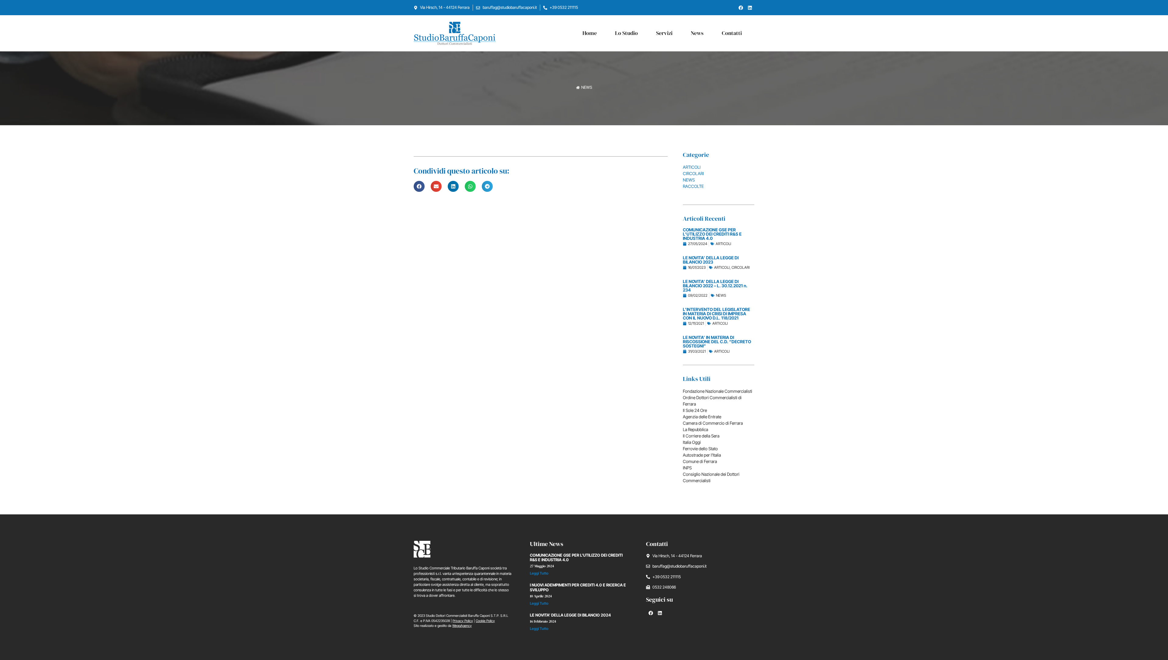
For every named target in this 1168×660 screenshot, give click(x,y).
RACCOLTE (693, 186)
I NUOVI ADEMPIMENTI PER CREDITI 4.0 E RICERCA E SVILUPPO (578, 587)
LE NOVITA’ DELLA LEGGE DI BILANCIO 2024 (570, 615)
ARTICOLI (691, 167)
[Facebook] (740, 7)
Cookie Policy (485, 621)
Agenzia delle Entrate (702, 416)
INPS (687, 467)
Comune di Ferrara (700, 461)
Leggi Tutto (539, 573)
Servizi (664, 33)
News (697, 33)
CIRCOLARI (693, 173)
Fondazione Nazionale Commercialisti (717, 391)
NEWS (689, 179)
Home (589, 33)
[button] (419, 186)
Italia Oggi (692, 442)
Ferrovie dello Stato (700, 448)
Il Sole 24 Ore (695, 410)
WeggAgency (462, 626)
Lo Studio (626, 33)
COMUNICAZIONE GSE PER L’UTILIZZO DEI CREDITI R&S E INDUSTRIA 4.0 (576, 557)
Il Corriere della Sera (701, 435)
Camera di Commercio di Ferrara (713, 423)
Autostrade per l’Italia (702, 455)
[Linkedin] (749, 7)
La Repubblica (695, 429)
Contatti (732, 33)
